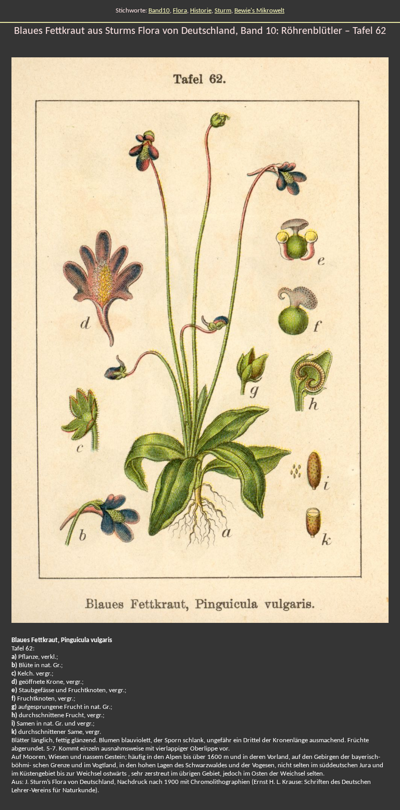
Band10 (159, 10)
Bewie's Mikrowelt (259, 10)
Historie (200, 10)
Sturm (223, 10)
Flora (180, 10)
